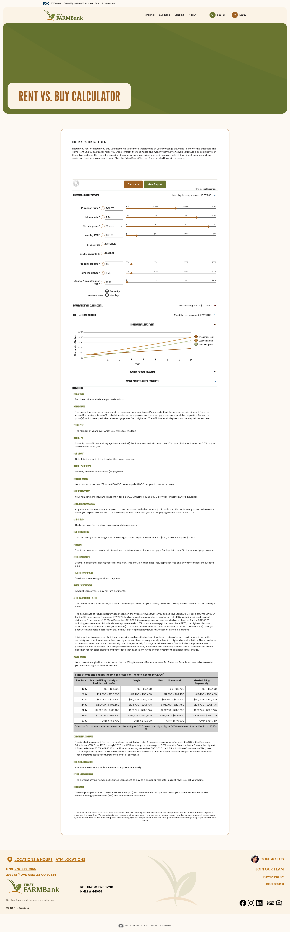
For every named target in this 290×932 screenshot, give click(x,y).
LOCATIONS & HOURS (33, 859)
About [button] (193, 14)
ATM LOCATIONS (70, 859)
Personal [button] (149, 14)
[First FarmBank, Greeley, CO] (63, 15)
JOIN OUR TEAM (269, 869)
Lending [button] (179, 14)
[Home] (40, 886)
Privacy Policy (273, 877)
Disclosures (275, 884)
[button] (145, 195)
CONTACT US (272, 859)
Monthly (114, 295)
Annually (115, 291)
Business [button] (164, 14)
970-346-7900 (25, 869)
